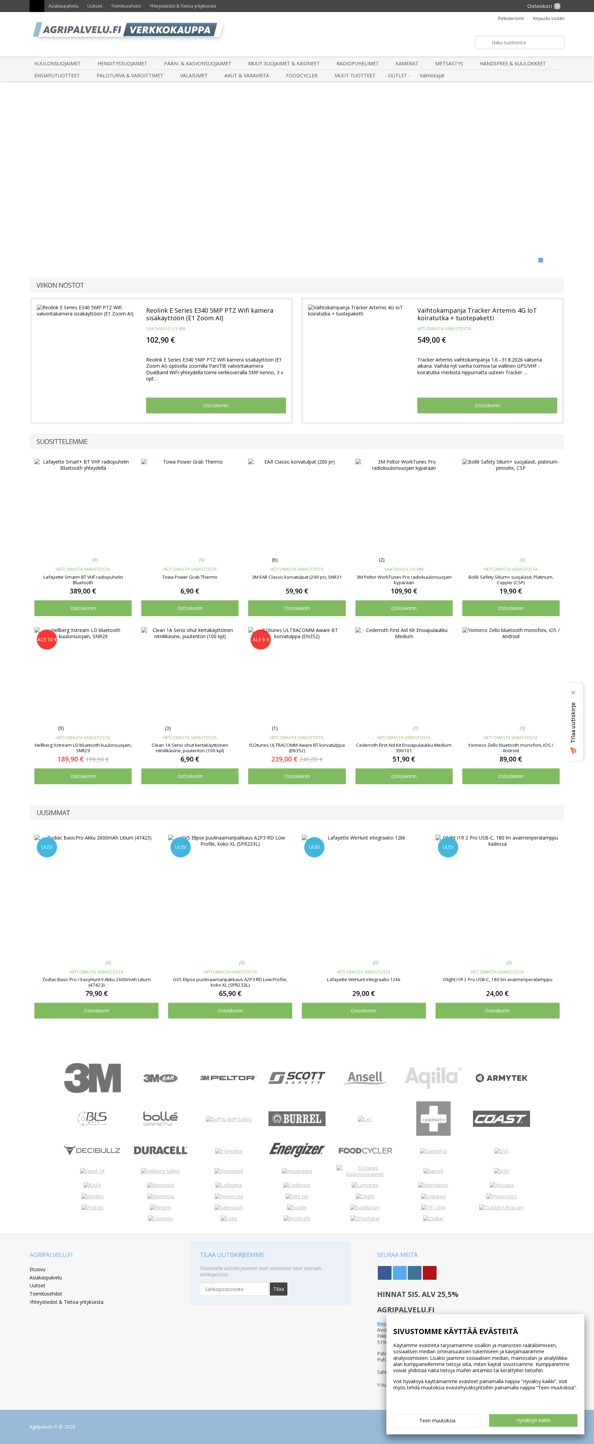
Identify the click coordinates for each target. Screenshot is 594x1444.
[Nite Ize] (297, 1196)
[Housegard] (297, 1171)
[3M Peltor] (228, 1078)
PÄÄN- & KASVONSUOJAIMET (197, 63)
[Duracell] (160, 1154)
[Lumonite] (365, 1185)
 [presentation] (17, 927)
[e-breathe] (228, 1151)
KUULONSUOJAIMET (57, 63)
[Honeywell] (228, 1171)
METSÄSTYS (449, 63)
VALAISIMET (194, 75)
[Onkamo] (433, 1196)
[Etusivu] (37, 6)
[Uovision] (160, 1218)
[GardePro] (433, 1151)
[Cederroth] (433, 1134)
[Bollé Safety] (160, 1134)
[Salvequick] (228, 1207)
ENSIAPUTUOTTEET (57, 75)
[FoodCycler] (365, 1153)
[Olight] (365, 1196)
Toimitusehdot (126, 6)
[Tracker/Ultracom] (501, 1207)
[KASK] (92, 1185)
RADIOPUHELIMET (358, 63)
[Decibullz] (92, 1154)
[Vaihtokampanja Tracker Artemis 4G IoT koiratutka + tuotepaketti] (358, 348)
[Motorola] (160, 1196)
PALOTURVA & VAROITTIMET (130, 75)
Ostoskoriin (216, 405)
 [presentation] (576, 927)
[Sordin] (297, 1207)
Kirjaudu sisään (548, 18)
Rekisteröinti (511, 18)
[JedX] (501, 1171)
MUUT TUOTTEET (354, 75)
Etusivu (37, 1269)
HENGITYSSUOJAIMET (122, 63)
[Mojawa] (502, 1185)
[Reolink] (161, 1207)
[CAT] (365, 1119)
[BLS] (92, 1134)
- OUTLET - (397, 75)
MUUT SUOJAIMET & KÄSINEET (284, 63)
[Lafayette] (229, 1185)
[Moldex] (92, 1196)
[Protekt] (92, 1207)
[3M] (92, 1091)
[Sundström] (365, 1207)
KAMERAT (407, 63)
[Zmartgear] (365, 1218)
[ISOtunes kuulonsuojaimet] (365, 1174)
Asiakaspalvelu (63, 6)
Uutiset (94, 6)
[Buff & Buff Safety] (229, 1119)
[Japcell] (433, 1171)
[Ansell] (365, 1082)
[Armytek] (501, 1083)
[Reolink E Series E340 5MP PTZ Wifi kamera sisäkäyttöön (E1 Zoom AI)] (86, 348)
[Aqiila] (433, 1087)
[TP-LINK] (433, 1207)
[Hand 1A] (92, 1171)
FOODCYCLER (302, 75)
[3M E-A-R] (160, 1093)
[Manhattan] (433, 1185)
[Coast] (501, 1125)
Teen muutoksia (437, 1420)
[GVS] (501, 1151)
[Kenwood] (160, 1185)
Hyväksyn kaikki (533, 1420)
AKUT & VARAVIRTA (246, 75)
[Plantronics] (501, 1196)
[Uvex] (229, 1218)
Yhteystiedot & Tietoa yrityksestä (183, 6)
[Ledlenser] (296, 1185)
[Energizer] (297, 1157)
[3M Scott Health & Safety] (297, 1082)
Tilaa (278, 1289)
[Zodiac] (433, 1218)
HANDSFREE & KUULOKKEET (513, 63)
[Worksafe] (297, 1218)
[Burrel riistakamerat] (297, 1124)
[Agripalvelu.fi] (300, 34)
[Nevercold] (229, 1196)
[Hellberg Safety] (160, 1171)
